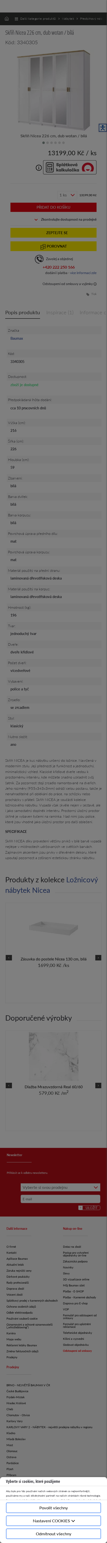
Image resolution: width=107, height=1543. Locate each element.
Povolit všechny (53, 1508)
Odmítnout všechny (53, 1534)
